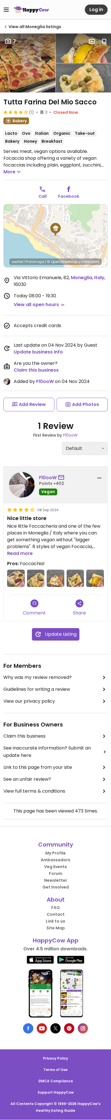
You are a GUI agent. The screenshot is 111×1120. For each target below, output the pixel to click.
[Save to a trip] (91, 41)
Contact (56, 914)
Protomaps (34, 261)
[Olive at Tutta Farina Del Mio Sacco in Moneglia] (75, 578)
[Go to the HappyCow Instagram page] (83, 1028)
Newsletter (55, 880)
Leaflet (17, 261)
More (9, 172)
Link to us (55, 921)
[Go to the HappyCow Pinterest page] (69, 1028)
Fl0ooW (45, 381)
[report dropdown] (99, 478)
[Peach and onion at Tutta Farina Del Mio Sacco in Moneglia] (16, 578)
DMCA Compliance (55, 1081)
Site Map (55, 928)
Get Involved (55, 887)
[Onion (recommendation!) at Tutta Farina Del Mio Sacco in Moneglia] (55, 578)
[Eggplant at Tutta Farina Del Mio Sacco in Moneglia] (36, 578)
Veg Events (55, 867)
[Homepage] (31, 10)
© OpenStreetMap (62, 261)
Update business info (38, 352)
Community (55, 845)
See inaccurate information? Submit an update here (47, 752)
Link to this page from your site (37, 767)
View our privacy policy (29, 701)
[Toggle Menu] (6, 9)
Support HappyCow (56, 1092)
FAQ (55, 907)
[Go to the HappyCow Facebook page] (28, 1028)
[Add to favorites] (104, 41)
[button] (55, 229)
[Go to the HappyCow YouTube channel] (42, 1028)
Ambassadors (55, 860)
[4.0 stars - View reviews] (15, 112)
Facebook (68, 196)
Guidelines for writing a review (36, 689)
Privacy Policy (55, 1058)
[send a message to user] (62, 477)
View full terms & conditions (34, 791)
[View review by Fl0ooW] (22, 484)
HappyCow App (56, 940)
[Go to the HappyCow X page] (55, 1028)
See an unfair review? (27, 779)
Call (42, 196)
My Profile (55, 853)
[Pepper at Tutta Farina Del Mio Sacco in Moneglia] (95, 578)
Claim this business (36, 370)
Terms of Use (55, 1069)
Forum (55, 873)
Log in (96, 9)
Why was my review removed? (37, 677)
